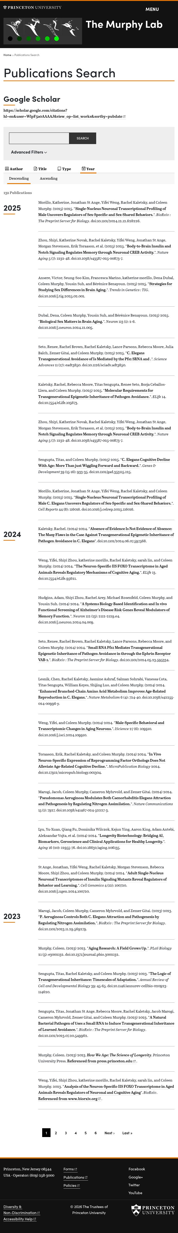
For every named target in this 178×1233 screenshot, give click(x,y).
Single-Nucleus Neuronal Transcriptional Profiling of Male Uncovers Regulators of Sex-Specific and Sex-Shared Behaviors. (102, 211)
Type (66, 168)
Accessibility (18, 1218)
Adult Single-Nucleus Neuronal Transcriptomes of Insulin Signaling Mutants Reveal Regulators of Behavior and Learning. (102, 879)
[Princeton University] (32, 7)
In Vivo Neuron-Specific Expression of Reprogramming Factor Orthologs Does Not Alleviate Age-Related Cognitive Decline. (101, 760)
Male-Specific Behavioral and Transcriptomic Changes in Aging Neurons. (101, 725)
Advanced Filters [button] (27, 152)
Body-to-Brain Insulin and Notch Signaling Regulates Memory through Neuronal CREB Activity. (104, 431)
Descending (19, 178)
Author (16, 168)
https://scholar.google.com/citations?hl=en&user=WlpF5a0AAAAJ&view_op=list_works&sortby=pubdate (62, 113)
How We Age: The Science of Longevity (119, 1054)
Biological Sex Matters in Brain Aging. (71, 321)
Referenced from (101, 1060)
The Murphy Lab (124, 23)
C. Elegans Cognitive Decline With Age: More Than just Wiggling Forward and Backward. (104, 462)
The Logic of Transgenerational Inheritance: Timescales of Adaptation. (104, 976)
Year (90, 168)
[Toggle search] (171, 9)
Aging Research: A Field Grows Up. (118, 948)
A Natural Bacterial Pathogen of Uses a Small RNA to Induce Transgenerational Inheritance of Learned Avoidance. (106, 1023)
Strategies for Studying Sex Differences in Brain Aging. (105, 286)
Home (7, 55)
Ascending (48, 178)
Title (42, 168)
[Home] (44, 33)
